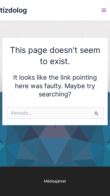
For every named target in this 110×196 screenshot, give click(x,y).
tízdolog (13, 10)
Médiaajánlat (55, 181)
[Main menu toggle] (104, 10)
